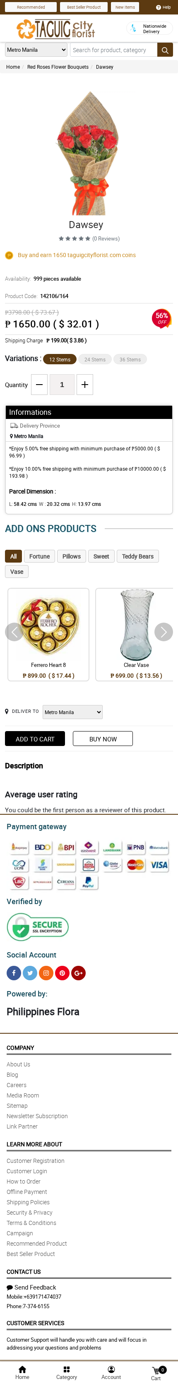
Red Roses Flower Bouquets (58, 66)
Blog (12, 1074)
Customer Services (35, 1323)
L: (23, 503)
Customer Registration (36, 1161)
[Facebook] (14, 973)
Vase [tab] (16, 571)
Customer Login (27, 1171)
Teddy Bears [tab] (138, 556)
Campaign (20, 1233)
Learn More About (34, 1144)
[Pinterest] (62, 973)
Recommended (31, 7)
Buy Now (103, 739)
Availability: (43, 278)
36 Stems (130, 359)
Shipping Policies (28, 1202)
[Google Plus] (78, 973)
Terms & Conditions (31, 1223)
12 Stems (59, 359)
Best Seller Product (84, 7)
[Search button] (165, 50)
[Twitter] (30, 973)
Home (13, 66)
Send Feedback (35, 1287)
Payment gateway (37, 826)
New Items (125, 7)
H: (86, 503)
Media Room (23, 1095)
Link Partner (22, 1126)
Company (20, 1048)
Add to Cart (35, 739)
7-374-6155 (36, 1306)
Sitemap (17, 1105)
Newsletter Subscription (37, 1116)
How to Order (24, 1181)
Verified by (24, 901)
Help (167, 7)
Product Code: (36, 296)
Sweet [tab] (101, 556)
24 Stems (95, 359)
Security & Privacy (30, 1212)
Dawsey (104, 66)
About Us (18, 1064)
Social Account (31, 955)
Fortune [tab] (39, 556)
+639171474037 (42, 1296)
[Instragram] (46, 973)
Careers (16, 1085)
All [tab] (13, 556)
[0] (155, 1370)
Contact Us (24, 1271)
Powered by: (27, 994)
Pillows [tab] (72, 556)
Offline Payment (27, 1192)
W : (54, 503)
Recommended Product (37, 1243)
